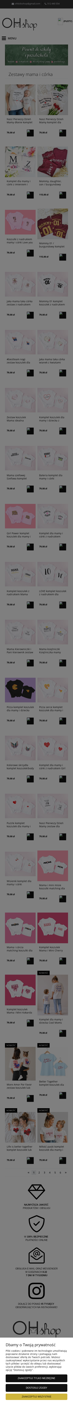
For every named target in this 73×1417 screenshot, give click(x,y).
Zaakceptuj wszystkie (36, 1396)
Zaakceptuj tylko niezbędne (36, 1378)
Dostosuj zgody (36, 1387)
